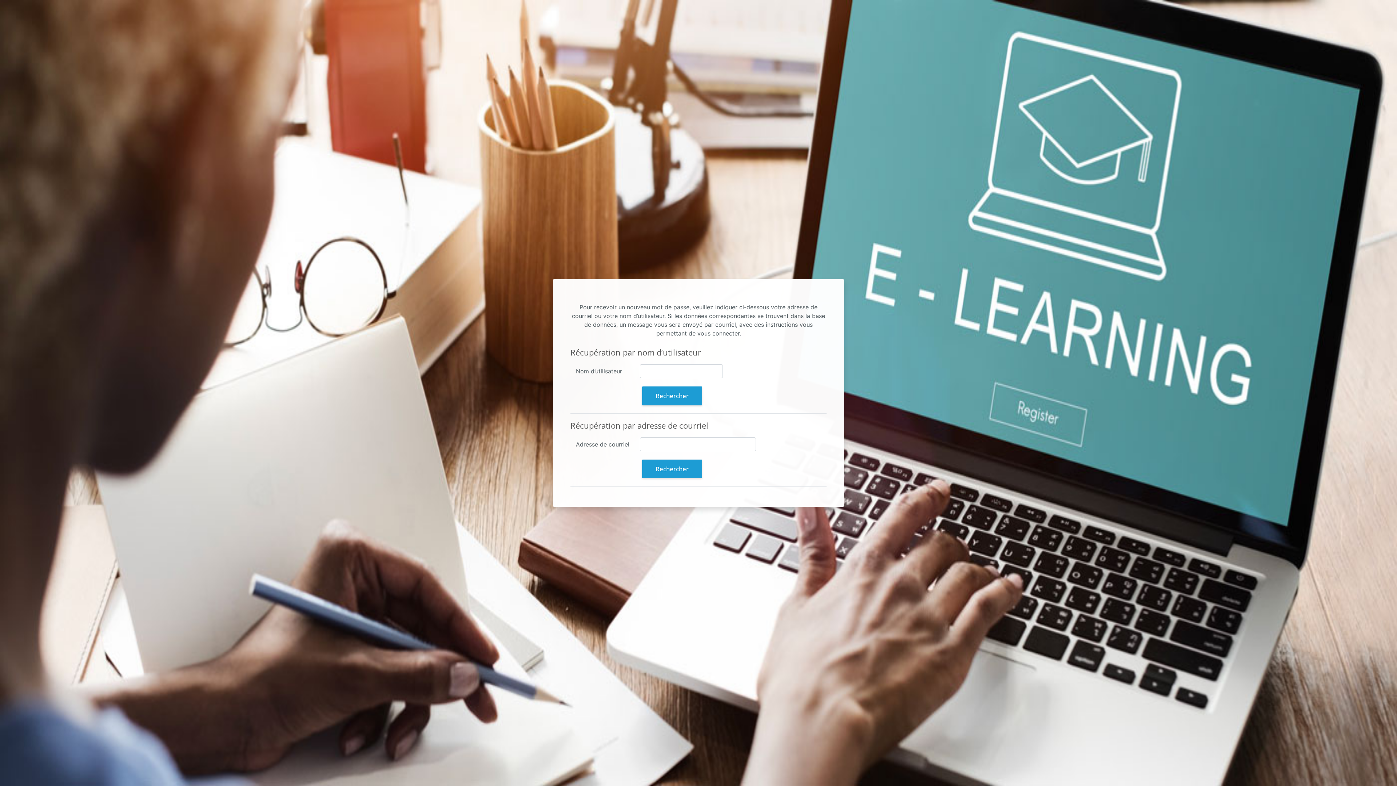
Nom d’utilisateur (599, 371)
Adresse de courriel (602, 444)
